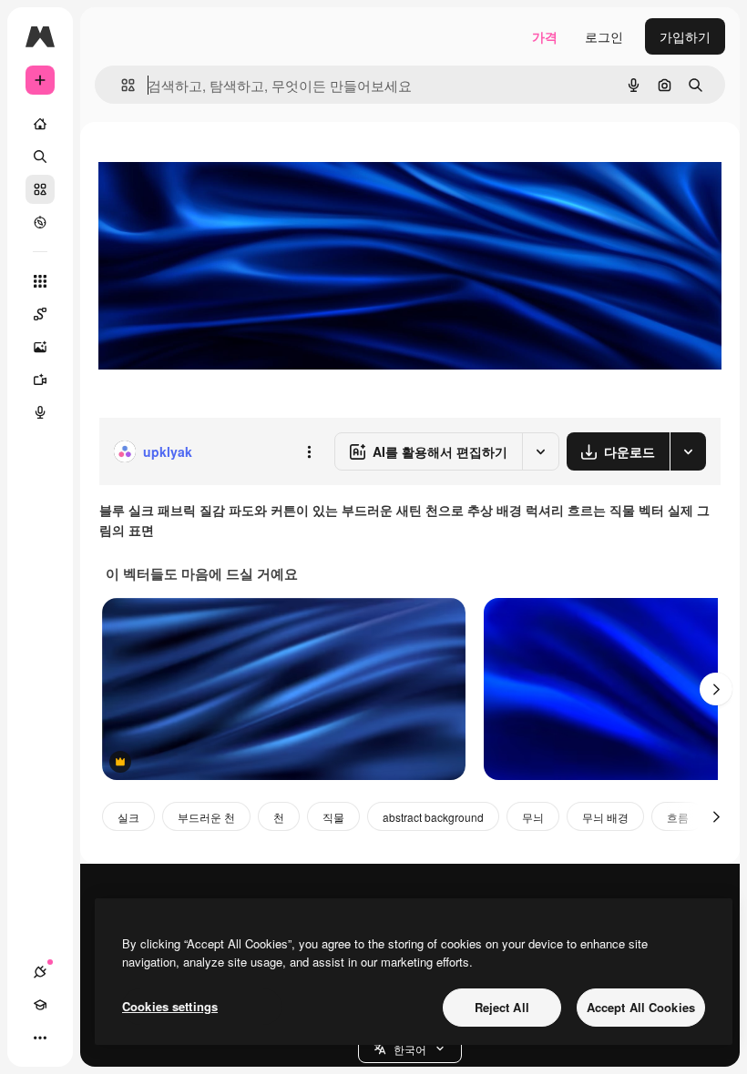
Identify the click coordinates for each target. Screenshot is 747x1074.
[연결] (40, 972)
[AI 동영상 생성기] (40, 379)
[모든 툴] (40, 281)
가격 (545, 36)
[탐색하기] (40, 222)
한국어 (410, 1049)
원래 (203, 163)
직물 (333, 817)
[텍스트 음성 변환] (40, 412)
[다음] (716, 689)
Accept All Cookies (641, 1007)
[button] (410, 1048)
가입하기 (685, 36)
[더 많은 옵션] (309, 451)
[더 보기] (40, 1037)
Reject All (502, 1007)
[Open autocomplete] (121, 85)
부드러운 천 (206, 817)
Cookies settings (170, 1006)
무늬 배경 (605, 817)
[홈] (40, 123)
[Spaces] (40, 314)
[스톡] (40, 189)
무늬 (533, 817)
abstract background (433, 817)
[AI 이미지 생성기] (40, 346)
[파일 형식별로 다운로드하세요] (688, 451)
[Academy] (40, 1004)
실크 (128, 817)
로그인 (604, 36)
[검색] (40, 156)
